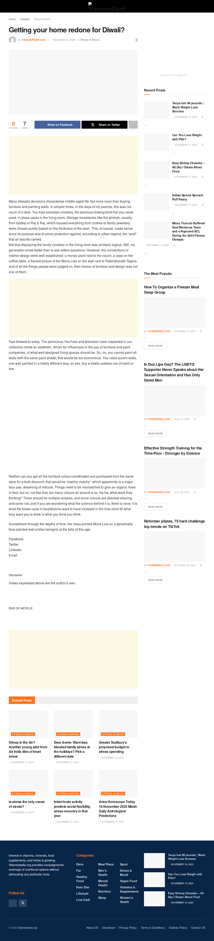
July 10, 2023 (181, 419)
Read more (157, 345)
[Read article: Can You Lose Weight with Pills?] (156, 142)
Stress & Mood (42, 19)
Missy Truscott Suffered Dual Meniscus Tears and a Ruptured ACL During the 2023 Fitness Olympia (188, 231)
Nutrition (104, 891)
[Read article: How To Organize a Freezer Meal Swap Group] (174, 312)
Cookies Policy (178, 928)
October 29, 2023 (184, 565)
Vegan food (128, 881)
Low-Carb (83, 900)
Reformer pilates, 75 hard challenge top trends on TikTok (174, 523)
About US (92, 928)
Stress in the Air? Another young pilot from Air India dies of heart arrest (28, 749)
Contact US (198, 928)
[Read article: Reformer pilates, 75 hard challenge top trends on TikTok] (174, 546)
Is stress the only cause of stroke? (27, 804)
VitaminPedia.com (34, 40)
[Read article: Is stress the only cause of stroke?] (28, 784)
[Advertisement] (73, 165)
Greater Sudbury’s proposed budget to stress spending (114, 747)
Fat (78, 870)
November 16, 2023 (22, 762)
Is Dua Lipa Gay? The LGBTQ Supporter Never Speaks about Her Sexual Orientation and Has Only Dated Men (174, 372)
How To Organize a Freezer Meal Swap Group (171, 289)
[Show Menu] (10, 6)
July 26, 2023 (181, 492)
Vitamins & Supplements (129, 889)
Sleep (102, 897)
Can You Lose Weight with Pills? (187, 137)
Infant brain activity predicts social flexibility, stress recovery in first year (72, 808)
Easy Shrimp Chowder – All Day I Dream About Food (188, 167)
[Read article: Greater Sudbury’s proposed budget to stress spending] (118, 724)
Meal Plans (106, 864)
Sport (124, 864)
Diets (80, 864)
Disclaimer (108, 928)
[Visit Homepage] (106, 6)
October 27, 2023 (184, 331)
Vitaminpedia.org (27, 927)
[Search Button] (203, 6)
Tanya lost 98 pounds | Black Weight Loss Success (188, 107)
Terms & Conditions (153, 928)
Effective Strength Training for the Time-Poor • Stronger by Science (173, 450)
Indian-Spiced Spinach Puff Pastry (187, 197)
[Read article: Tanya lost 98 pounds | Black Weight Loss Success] (156, 110)
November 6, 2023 (64, 40)
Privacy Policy (128, 928)
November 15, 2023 (112, 821)
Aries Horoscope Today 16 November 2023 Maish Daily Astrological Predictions (118, 808)
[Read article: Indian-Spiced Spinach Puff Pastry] (156, 202)
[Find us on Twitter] (23, 903)
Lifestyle (24, 19)
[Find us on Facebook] (13, 903)
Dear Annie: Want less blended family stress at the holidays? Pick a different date (72, 749)
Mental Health (103, 883)
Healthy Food (81, 879)
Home (12, 19)
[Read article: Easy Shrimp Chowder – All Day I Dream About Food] (156, 170)
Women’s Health (126, 899)
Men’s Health (102, 872)
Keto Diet (82, 887)
